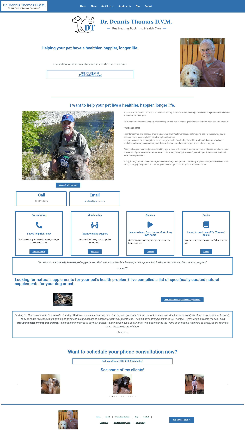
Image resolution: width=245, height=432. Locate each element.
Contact (148, 6)
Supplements (125, 6)
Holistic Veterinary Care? (122, 423)
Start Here (106, 6)
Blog (138, 6)
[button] (17, 384)
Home (83, 6)
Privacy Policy (140, 423)
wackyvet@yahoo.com (94, 201)
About (93, 6)
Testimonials (104, 423)
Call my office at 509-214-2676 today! (90, 74)
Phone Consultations (122, 417)
